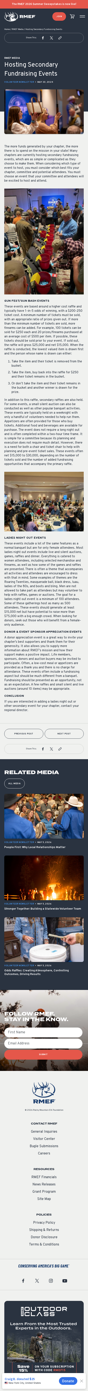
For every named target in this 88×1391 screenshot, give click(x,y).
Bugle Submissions (44, 1146)
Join (59, 16)
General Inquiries (44, 1132)
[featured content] (44, 1340)
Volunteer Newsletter (19, 82)
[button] (43, 37)
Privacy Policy (44, 1223)
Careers (44, 1153)
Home (7, 29)
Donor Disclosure (44, 1237)
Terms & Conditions (44, 1244)
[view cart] (72, 16)
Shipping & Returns (44, 1230)
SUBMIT (43, 1054)
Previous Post (23, 733)
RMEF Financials (44, 1177)
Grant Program (44, 1192)
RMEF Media (17, 29)
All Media (14, 783)
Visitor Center (44, 1139)
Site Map (44, 1199)
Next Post (64, 733)
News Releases (44, 1184)
